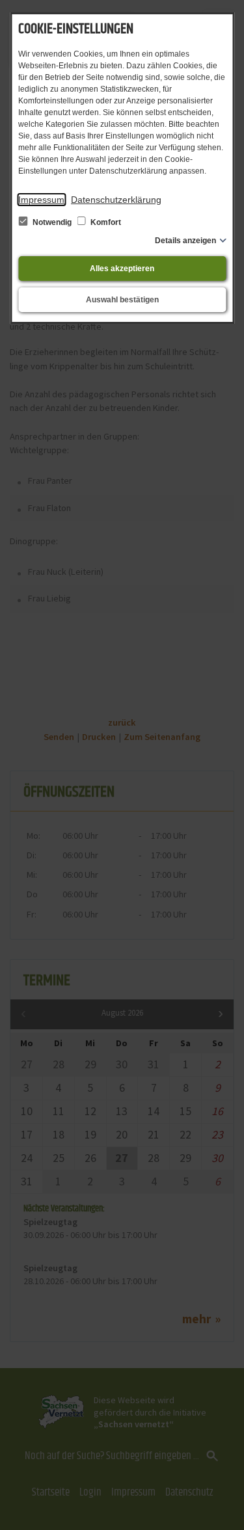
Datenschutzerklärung (116, 199)
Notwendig (52, 222)
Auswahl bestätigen (122, 299)
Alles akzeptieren (122, 268)
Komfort (104, 222)
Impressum (41, 199)
